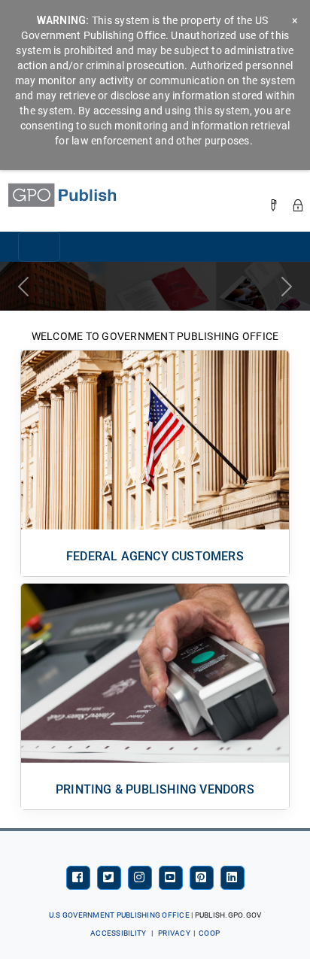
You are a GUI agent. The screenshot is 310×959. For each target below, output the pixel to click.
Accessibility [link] (118, 933)
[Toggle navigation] (39, 247)
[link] (77, 195)
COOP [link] (209, 933)
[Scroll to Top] (231, 929)
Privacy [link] (174, 933)
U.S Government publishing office (119, 915)
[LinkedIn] (232, 878)
